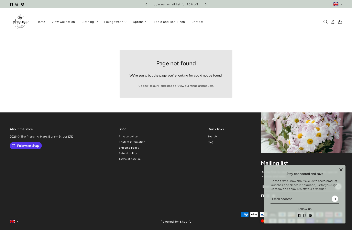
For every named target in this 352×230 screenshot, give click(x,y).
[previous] (146, 4)
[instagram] (17, 4)
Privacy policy (128, 136)
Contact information (132, 141)
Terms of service (130, 158)
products (207, 85)
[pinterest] (22, 4)
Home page (166, 85)
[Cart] (340, 22)
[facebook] (11, 4)
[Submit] (335, 199)
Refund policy (128, 153)
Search (212, 136)
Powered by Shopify (176, 221)
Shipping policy (129, 147)
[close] (341, 170)
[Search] (325, 22)
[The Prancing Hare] (20, 22)
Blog (210, 141)
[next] (206, 4)
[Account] (333, 22)
